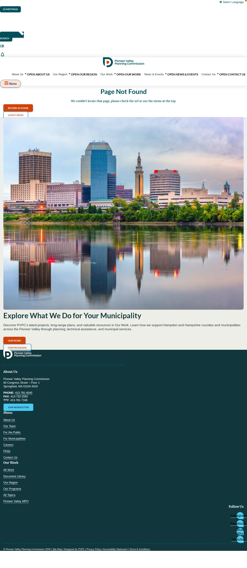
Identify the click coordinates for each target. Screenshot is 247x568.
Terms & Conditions (139, 549)
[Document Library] (2, 46)
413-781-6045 (23, 392)
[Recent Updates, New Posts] (2, 54)
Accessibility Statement (115, 549)
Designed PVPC (74, 549)
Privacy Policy (94, 549)
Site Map (57, 549)
